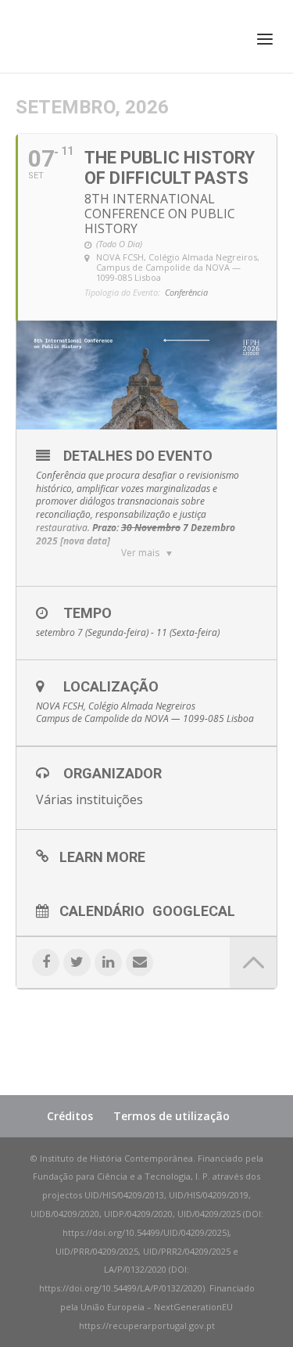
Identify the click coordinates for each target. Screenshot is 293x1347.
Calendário (102, 910)
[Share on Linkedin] (108, 962)
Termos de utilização (171, 1115)
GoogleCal (193, 910)
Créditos (70, 1115)
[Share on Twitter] (77, 962)
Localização (111, 686)
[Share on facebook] (45, 962)
